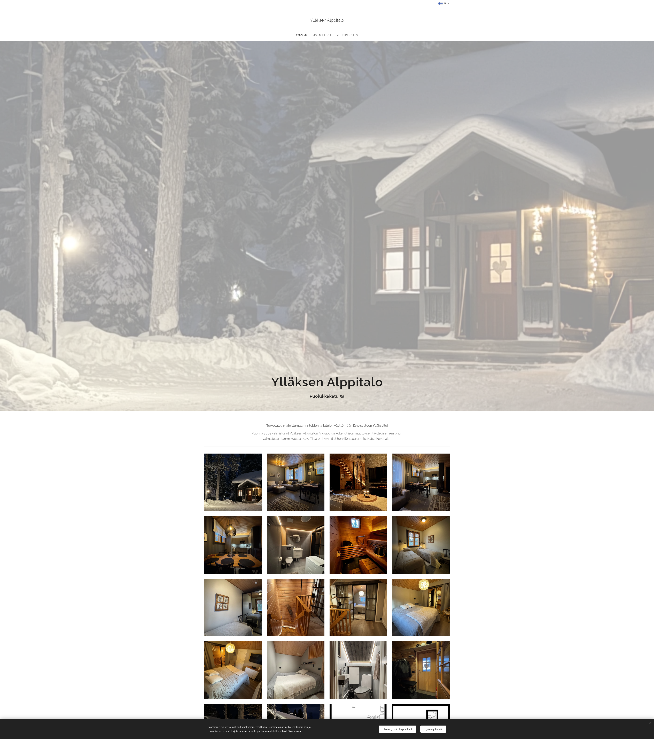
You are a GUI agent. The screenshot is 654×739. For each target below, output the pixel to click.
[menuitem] (303, 35)
